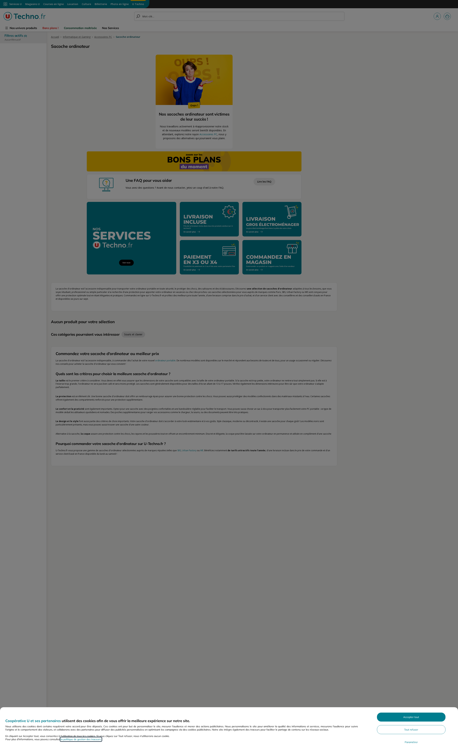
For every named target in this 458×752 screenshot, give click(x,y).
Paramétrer (411, 742)
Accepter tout (411, 717)
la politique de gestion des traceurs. (81, 739)
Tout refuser (411, 729)
